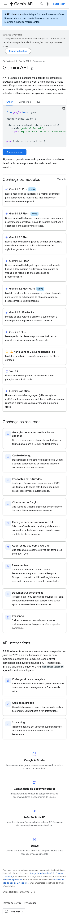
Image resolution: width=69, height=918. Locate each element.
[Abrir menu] (5, 4)
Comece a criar (14, 152)
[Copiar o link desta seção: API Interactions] (33, 643)
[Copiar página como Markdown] (32, 68)
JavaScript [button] (25, 101)
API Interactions (15, 14)
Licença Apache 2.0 (13, 879)
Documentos (39, 61)
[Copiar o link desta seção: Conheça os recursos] (43, 422)
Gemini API (24, 61)
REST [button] (39, 101)
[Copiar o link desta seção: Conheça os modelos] (43, 180)
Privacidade (30, 903)
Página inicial (9, 61)
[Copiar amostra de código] (63, 108)
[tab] (9, 101)
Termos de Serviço (12, 903)
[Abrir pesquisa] (41, 4)
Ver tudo (61, 179)
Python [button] (9, 101)
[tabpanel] (34, 126)
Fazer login (59, 4)
